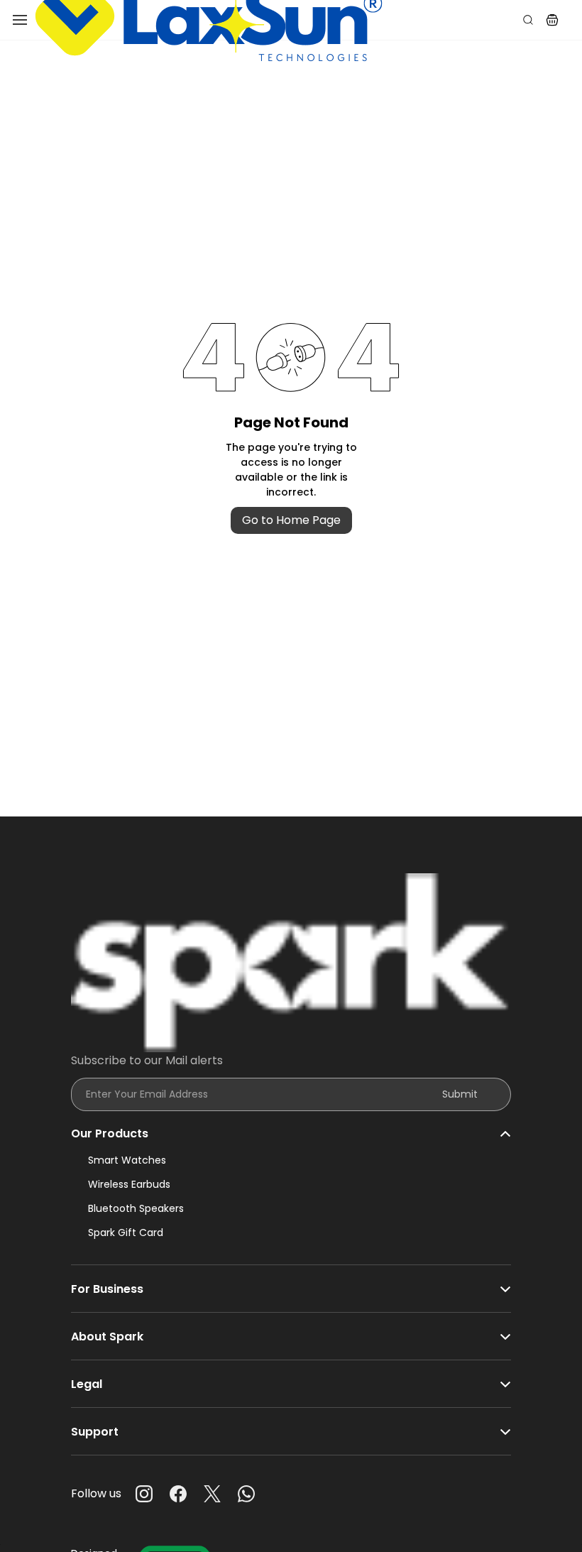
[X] (212, 1493)
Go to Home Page (291, 520)
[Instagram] (144, 1493)
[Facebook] (178, 1493)
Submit (460, 1094)
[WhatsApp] (246, 1493)
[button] (552, 20)
